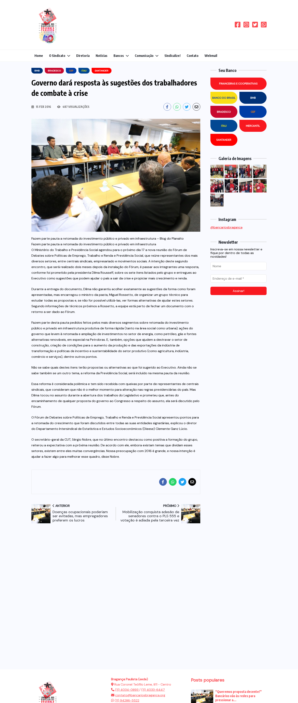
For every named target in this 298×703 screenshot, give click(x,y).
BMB (253, 98)
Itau (224, 126)
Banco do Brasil (224, 98)
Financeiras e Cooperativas (238, 83)
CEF (253, 112)
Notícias (101, 56)
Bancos (119, 56)
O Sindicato (57, 56)
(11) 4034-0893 (127, 690)
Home (38, 56)
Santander (223, 140)
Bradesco (224, 112)
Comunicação (144, 56)
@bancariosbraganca (226, 227)
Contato (192, 56)
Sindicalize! (172, 56)
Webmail (211, 56)
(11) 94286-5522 (127, 700)
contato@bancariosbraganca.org (140, 695)
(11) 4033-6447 (153, 690)
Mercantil (253, 126)
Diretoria (83, 56)
